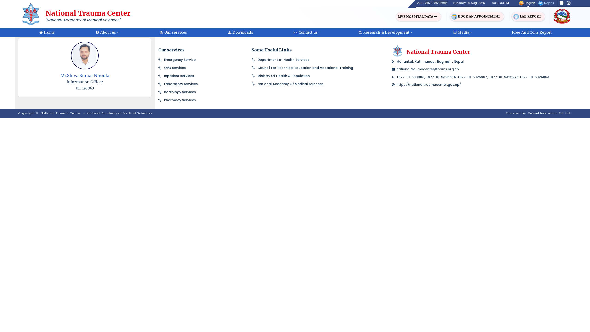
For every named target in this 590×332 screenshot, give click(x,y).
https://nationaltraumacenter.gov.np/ (428, 84)
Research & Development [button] (386, 32)
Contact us (308, 32)
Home (49, 32)
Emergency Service (180, 59)
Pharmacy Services (180, 100)
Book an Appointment (478, 16)
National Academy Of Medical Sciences (290, 84)
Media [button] (463, 32)
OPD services (175, 67)
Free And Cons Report (532, 32)
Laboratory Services (181, 84)
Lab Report (530, 16)
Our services (175, 32)
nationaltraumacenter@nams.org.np (427, 69)
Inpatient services (179, 76)
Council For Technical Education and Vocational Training (305, 67)
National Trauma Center (61, 113)
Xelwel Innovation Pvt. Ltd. (549, 113)
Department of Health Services (283, 59)
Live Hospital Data (416, 17)
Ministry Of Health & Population (283, 76)
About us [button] (108, 32)
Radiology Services (180, 92)
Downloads (243, 32)
